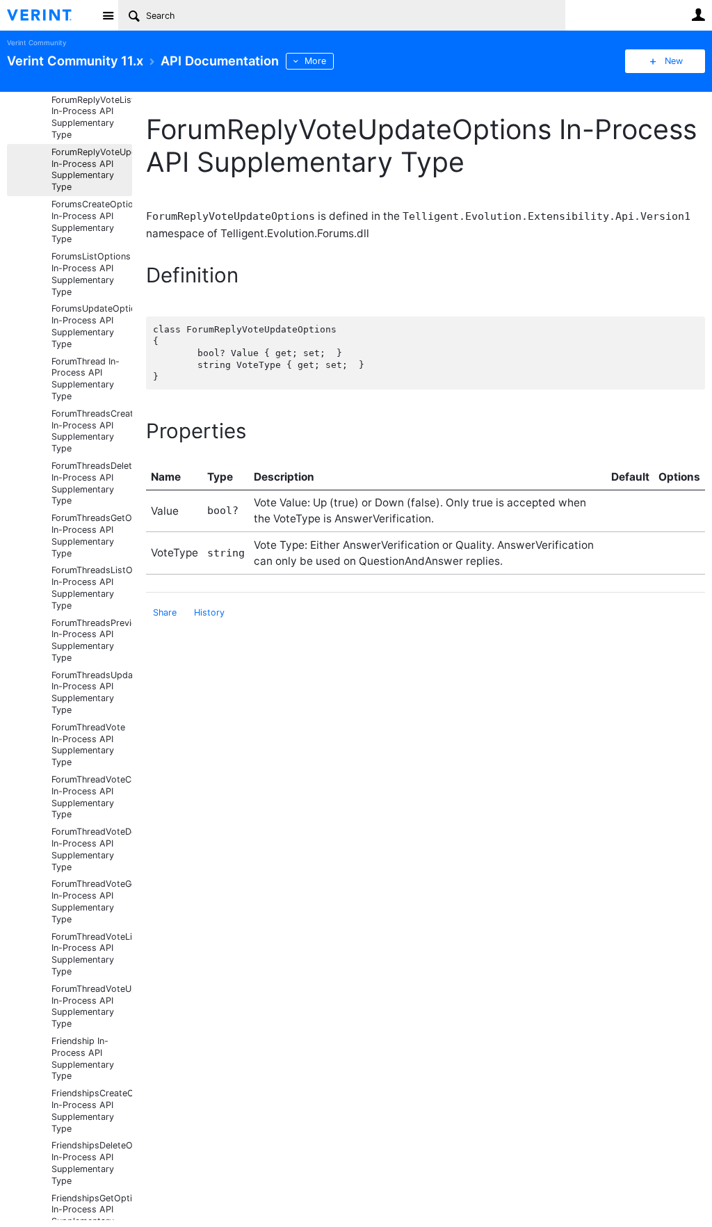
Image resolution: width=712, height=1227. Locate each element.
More (315, 61)
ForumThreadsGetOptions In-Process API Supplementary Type (91, 535)
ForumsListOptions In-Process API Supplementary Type (91, 273)
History (209, 612)
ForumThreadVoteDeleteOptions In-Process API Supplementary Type (91, 849)
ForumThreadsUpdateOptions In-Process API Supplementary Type (91, 692)
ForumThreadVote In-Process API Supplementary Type (88, 744)
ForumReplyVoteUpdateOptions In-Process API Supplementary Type (91, 169)
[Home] (50, 15)
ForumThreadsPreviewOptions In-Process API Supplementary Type (91, 640)
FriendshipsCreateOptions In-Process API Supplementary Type (91, 1110)
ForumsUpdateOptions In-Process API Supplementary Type (91, 325)
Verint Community (36, 43)
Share (165, 612)
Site (107, 15)
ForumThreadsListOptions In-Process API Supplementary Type (91, 587)
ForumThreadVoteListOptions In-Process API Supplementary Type (91, 954)
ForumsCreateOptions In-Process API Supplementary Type (91, 221)
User (698, 15)
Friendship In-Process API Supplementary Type (82, 1058)
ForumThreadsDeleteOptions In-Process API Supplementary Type (91, 483)
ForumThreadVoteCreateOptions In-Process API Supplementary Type (91, 796)
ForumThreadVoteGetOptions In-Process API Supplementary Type (91, 901)
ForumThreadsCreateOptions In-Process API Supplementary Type (91, 431)
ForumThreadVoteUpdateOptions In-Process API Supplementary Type (91, 1006)
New (674, 61)
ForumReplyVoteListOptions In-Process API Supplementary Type (91, 117)
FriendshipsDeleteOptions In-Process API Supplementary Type (91, 1162)
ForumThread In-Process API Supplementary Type (85, 378)
